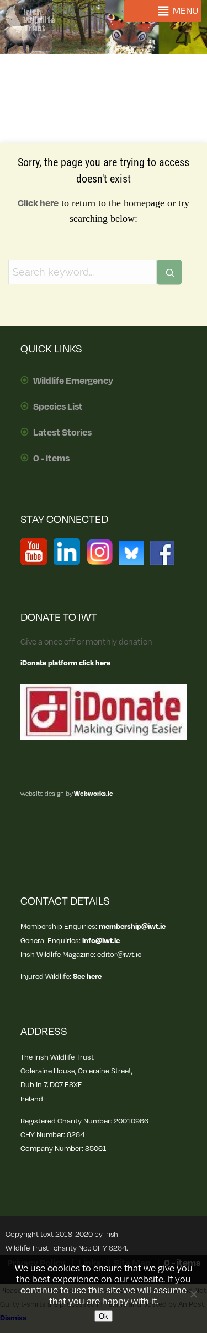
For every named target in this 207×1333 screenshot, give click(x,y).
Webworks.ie (93, 793)
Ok (103, 1316)
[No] (193, 1293)
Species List (58, 407)
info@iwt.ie (101, 940)
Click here (38, 203)
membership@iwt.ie (132, 926)
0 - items (51, 458)
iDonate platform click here (65, 663)
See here (87, 976)
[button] (185, 11)
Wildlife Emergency (73, 381)
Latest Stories (62, 432)
